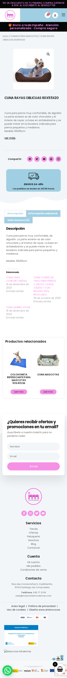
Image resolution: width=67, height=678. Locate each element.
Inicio (6, 36)
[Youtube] (43, 513)
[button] (63, 15)
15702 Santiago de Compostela (32, 587)
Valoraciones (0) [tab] (18, 220)
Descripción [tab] (15, 213)
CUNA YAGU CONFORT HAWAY (16, 279)
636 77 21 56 (39, 592)
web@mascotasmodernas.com (33, 595)
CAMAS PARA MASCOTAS (24, 36)
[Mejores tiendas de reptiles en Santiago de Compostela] (17, 651)
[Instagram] (30, 513)
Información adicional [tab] (42, 213)
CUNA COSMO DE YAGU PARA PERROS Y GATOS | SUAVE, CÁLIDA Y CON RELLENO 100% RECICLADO (45, 286)
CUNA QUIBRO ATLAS (18, 307)
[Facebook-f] (24, 513)
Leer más (19, 391)
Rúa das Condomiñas (24, 584)
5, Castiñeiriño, (44, 584)
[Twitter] (37, 513)
